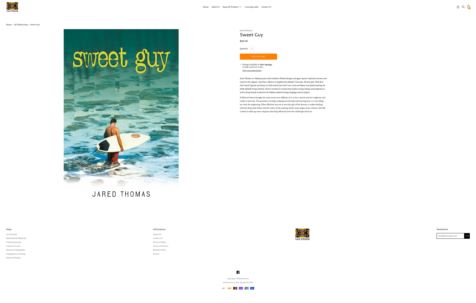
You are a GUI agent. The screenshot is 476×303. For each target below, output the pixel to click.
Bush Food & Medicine (16, 238)
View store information (252, 71)
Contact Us (266, 7)
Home (206, 7)
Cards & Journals (13, 242)
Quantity (244, 49)
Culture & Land (13, 246)
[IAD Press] (12, 7)
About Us (216, 7)
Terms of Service (160, 246)
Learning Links (251, 7)
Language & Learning (15, 254)
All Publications (21, 25)
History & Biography (15, 250)
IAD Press (245, 279)
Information (159, 229)
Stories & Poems (13, 258)
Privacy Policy (159, 242)
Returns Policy (159, 250)
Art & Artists (11, 234)
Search (156, 254)
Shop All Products (231, 7)
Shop (8, 229)
